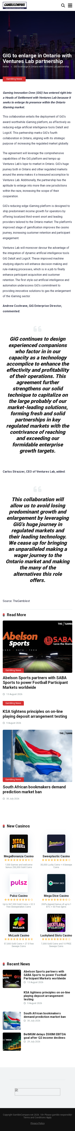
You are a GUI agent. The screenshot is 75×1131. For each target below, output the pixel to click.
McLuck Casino (18, 935)
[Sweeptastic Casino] (56, 851)
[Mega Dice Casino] (56, 891)
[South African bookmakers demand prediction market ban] (37, 756)
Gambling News (14, 79)
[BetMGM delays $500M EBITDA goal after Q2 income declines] (12, 1049)
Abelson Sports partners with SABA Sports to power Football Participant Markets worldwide (35, 683)
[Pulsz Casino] (19, 891)
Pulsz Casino (19, 896)
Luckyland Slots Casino (56, 935)
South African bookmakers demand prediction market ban (34, 789)
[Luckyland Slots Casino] (56, 931)
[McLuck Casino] (19, 931)
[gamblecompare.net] (15, 5)
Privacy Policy (38, 1123)
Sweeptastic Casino (56, 856)
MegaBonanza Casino (19, 856)
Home (6, 66)
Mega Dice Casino (56, 896)
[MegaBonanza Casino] (19, 851)
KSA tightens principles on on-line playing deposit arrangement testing (35, 714)
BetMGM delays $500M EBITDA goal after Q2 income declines (45, 1036)
